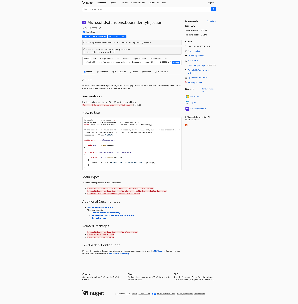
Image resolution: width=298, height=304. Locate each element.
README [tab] (89, 72)
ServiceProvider (99, 218)
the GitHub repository (119, 253)
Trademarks (199, 293)
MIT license (159, 251)
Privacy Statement (185, 293)
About (134, 293)
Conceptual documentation (100, 207)
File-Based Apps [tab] (155, 58)
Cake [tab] (165, 58)
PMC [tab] (94, 58)
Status (131, 274)
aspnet (193, 102)
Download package (196, 65)
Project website (195, 51)
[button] (176, 62)
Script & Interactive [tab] (139, 58)
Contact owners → (208, 90)
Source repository (196, 55)
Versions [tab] (147, 72)
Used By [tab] (134, 72)
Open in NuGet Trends (198, 77)
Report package (195, 82)
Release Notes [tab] (162, 72)
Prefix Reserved (92, 32)
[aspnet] (187, 102)
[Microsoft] (187, 96)
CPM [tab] (117, 58)
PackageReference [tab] (106, 58)
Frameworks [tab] (103, 72)
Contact (86, 274)
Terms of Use (144, 293)
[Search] (213, 9)
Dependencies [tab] (120, 72)
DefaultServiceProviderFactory (106, 212)
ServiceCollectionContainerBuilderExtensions (113, 215)
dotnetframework (198, 108)
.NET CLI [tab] (86, 58)
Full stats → (211, 21)
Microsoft (194, 96)
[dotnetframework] (187, 109)
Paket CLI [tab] (126, 58)
